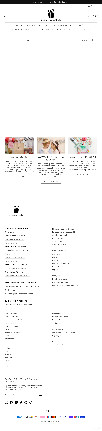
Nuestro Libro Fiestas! (60, 317)
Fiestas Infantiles (11, 314)
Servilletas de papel (59, 235)
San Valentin (9, 357)
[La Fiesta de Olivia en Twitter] (21, 402)
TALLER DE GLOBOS (43, 29)
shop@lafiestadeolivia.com (15, 257)
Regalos (55, 270)
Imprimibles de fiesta (60, 282)
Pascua (7, 361)
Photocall (55, 266)
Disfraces (55, 257)
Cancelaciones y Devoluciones (63, 332)
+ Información (82, 175)
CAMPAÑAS (80, 25)
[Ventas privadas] (19, 145)
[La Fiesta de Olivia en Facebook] (11, 402)
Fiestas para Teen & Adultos (15, 320)
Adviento (8, 354)
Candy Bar (56, 276)
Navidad (8, 351)
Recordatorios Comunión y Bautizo (65, 285)
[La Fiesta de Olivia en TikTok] (30, 402)
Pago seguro (56, 336)
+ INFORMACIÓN (51, 181)
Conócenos (56, 314)
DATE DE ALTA (19, 177)
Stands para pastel (59, 244)
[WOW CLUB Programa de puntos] (51, 145)
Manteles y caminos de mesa (63, 229)
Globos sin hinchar (59, 251)
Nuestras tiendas (58, 320)
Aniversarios (9, 339)
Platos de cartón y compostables (64, 232)
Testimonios (56, 323)
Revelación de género (13, 332)
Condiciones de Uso (59, 345)
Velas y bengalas (58, 241)
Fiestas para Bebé (11, 317)
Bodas (7, 336)
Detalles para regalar (60, 279)
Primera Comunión (12, 326)
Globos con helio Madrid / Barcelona (18, 367)
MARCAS (61, 29)
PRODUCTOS (33, 25)
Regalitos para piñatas (60, 263)
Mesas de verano (11, 342)
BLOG (87, 29)
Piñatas (55, 260)
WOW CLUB (74, 29)
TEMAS (47, 25)
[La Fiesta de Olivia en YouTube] (16, 402)
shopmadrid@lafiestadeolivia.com (17, 275)
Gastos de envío (58, 329)
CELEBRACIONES (62, 25)
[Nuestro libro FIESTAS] (82, 145)
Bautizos (8, 329)
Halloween (9, 348)
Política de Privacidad (60, 342)
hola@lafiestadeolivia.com (14, 239)
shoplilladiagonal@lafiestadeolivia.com (19, 294)
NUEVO (20, 25)
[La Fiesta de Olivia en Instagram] (6, 402)
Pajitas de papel (58, 238)
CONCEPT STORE (21, 29)
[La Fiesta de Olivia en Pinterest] (25, 402)
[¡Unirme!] (40, 394)
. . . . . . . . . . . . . (56, 248)
